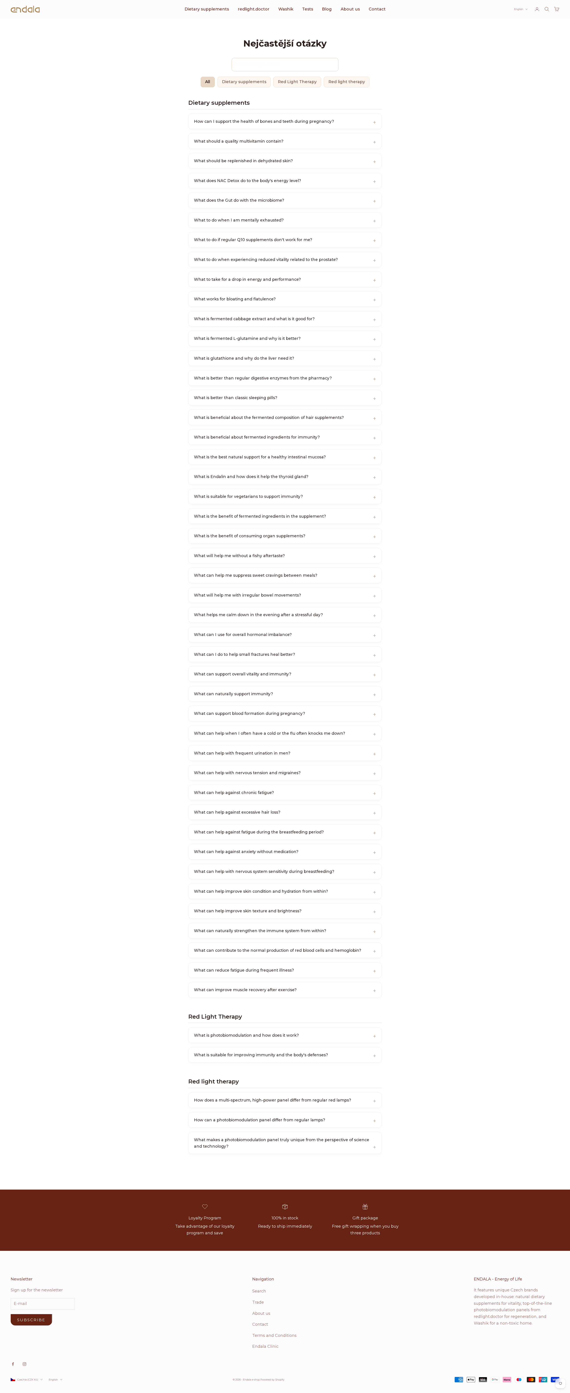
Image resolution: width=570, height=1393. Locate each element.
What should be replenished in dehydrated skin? (243, 160)
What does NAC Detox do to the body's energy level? (247, 180)
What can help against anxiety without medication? (246, 851)
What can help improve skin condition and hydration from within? (261, 891)
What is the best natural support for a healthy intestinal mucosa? (260, 457)
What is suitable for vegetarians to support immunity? (248, 496)
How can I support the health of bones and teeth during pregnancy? (264, 121)
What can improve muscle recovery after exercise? (245, 989)
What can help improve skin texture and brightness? (247, 911)
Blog (327, 9)
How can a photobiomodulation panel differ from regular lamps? (259, 1120)
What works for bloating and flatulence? (235, 299)
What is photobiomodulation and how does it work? (246, 1035)
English (518, 9)
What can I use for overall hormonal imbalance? (243, 634)
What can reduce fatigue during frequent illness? (244, 970)
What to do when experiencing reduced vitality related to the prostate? (266, 259)
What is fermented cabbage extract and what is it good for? (254, 318)
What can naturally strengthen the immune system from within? (260, 930)
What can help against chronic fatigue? (234, 792)
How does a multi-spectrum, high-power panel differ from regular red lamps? (272, 1100)
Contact (377, 9)
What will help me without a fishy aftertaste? (239, 555)
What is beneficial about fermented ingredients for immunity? (257, 437)
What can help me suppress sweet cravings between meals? (255, 575)
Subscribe (31, 1320)
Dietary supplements (207, 9)
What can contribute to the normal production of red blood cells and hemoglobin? (277, 950)
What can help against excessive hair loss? (237, 812)
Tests (307, 9)
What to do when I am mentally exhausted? (239, 220)
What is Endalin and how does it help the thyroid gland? (251, 476)
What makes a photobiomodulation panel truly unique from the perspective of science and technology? (281, 1143)
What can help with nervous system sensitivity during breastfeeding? (264, 871)
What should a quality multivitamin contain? (238, 141)
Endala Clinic (265, 1346)
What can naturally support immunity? (233, 693)
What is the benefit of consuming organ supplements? (249, 535)
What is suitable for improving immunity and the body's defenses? (261, 1054)
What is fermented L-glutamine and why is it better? (247, 338)
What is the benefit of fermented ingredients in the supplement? (260, 516)
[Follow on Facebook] (13, 1364)
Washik (285, 9)
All (207, 81)
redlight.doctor (253, 9)
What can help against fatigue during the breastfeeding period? (259, 832)
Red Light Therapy (297, 81)
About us (350, 9)
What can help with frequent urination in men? (242, 753)
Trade (258, 1302)
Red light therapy (346, 81)
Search (259, 1291)
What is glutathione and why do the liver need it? (244, 358)
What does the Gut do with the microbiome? (239, 200)
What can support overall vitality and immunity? (242, 674)
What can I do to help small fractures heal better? (244, 654)
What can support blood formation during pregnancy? (249, 713)
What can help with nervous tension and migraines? (247, 772)
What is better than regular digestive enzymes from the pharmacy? (263, 378)
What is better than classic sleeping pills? (235, 397)
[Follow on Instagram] (24, 1364)
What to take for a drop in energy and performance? (247, 279)
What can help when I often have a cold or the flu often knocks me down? (269, 733)
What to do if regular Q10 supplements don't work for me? (253, 239)
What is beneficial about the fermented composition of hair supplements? (269, 417)
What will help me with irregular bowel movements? (247, 595)
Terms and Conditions (274, 1335)
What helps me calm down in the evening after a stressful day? (258, 614)
